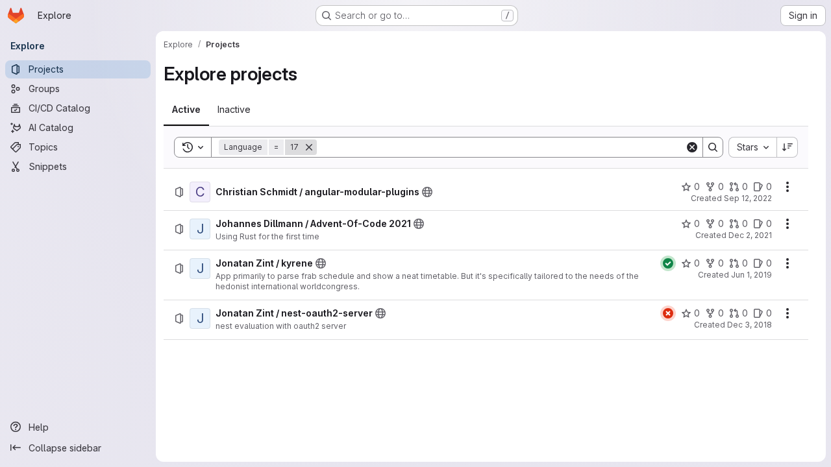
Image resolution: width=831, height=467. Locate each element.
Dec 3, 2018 (749, 324)
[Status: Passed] (668, 263)
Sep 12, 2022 (748, 198)
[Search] (712, 147)
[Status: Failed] (668, 313)
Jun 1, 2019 (751, 275)
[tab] (186, 109)
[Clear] (692, 147)
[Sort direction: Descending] (787, 147)
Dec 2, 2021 (750, 235)
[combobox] (752, 147)
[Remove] (309, 147)
